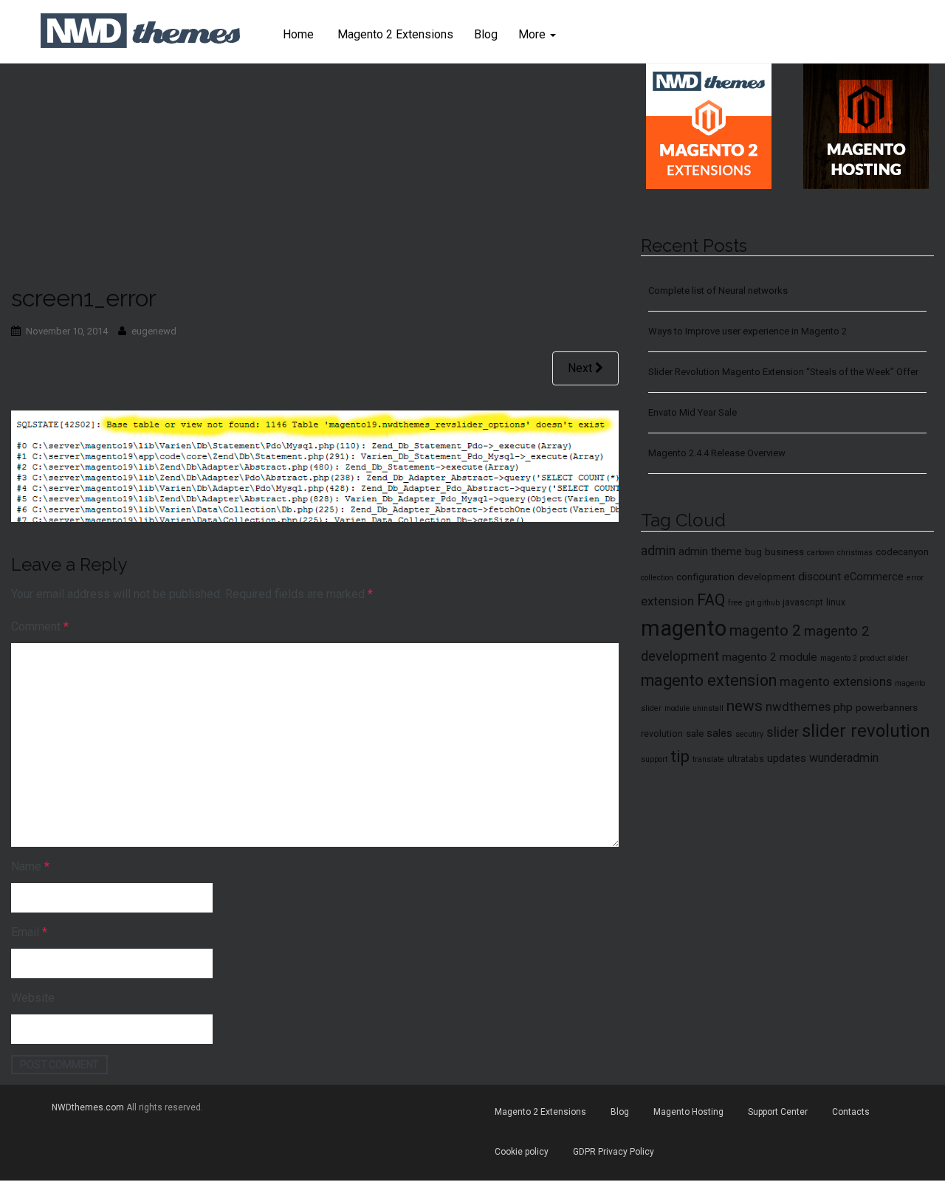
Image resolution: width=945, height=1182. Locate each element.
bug (753, 551)
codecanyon (902, 551)
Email (29, 932)
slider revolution (866, 731)
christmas (855, 552)
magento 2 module (769, 657)
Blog (486, 34)
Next (581, 368)
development (766, 577)
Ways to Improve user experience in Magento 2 (747, 331)
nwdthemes (798, 706)
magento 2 (765, 630)
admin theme (710, 551)
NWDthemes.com (88, 1107)
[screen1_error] (315, 464)
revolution (662, 734)
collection (657, 578)
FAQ (711, 600)
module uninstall (694, 708)
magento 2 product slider (864, 658)
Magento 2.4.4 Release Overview (717, 452)
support (654, 759)
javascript (803, 602)
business (784, 551)
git (750, 603)
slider (782, 732)
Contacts (851, 1112)
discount (819, 576)
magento (683, 628)
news (744, 706)
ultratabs (745, 759)
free (735, 603)
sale (695, 733)
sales (719, 733)
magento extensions (836, 681)
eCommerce (874, 576)
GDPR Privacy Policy (613, 1152)
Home (298, 34)
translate (708, 759)
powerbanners (887, 707)
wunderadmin (844, 758)
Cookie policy (522, 1152)
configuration (705, 577)
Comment (40, 626)
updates (786, 758)
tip (680, 756)
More (533, 34)
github (768, 603)
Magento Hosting (688, 1112)
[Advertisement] (315, 174)
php (843, 707)
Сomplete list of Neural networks (718, 290)
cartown (820, 552)
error (915, 578)
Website (33, 998)
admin (658, 550)
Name (30, 866)
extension (667, 601)
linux (835, 602)
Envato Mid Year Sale (692, 412)
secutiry (749, 734)
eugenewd (153, 331)
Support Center (778, 1112)
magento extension (709, 680)
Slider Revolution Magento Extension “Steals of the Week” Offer (783, 371)
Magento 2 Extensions (393, 34)
